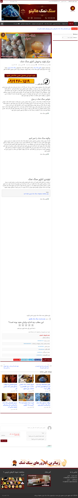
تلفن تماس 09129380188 (43, 65)
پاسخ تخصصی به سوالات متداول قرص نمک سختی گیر (10, 386)
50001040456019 (27, 343)
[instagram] (10, 1)
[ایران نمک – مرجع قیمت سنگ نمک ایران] (72, 8)
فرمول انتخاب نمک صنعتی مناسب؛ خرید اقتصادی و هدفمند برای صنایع (26, 386)
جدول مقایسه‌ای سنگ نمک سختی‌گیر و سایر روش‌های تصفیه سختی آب (9, 405)
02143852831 (41, 346)
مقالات (70, 24)
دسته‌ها (75, 37)
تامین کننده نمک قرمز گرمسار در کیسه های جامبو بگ (42, 366)
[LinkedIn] (12, 1)
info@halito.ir (39, 355)
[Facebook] (15, 1)
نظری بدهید (20, 65)
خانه (76, 23)
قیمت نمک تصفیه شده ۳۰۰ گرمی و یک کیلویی (26, 404)
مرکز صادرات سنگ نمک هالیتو (37, 319)
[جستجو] (1, 1)
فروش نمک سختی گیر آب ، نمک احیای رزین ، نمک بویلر (57, 29)
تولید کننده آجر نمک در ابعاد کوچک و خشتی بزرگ (11, 366)
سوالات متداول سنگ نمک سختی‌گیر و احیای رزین (43, 404)
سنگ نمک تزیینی (56, 24)
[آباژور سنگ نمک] (39, 463)
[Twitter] (13, 1)
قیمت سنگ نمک (48, 24)
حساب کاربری (63, 1)
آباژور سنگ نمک (37, 68)
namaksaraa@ (41, 349)
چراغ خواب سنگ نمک (30, 65)
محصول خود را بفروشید (37, 24)
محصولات (64, 24)
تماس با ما (16, 24)
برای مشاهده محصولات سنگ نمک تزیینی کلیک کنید (36, 194)
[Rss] (16, 1)
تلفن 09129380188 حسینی (54, 1)
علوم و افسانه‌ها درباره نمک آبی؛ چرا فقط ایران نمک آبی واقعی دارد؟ (42, 386)
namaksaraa (39, 352)
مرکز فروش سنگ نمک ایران (48, 495)
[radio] (32, 325)
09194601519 (40, 340)
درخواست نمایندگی (25, 24)
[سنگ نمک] (29, 12)
